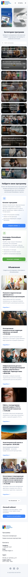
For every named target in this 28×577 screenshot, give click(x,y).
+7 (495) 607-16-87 (7, 547)
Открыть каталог (13, 225)
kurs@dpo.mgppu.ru (7, 550)
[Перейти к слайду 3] (14, 25)
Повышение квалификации (9, 535)
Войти (21, 3)
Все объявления (13, 500)
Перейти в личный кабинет (14, 516)
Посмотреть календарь (13, 259)
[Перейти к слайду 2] (13, 25)
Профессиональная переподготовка (11, 538)
